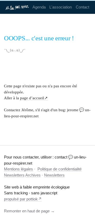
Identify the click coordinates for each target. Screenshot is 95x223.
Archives (33, 175)
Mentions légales (18, 169)
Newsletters (14, 175)
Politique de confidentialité (59, 169)
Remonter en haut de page (27, 211)
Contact (82, 7)
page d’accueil (32, 98)
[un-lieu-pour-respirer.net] (17, 7)
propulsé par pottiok (21, 199)
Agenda (39, 7)
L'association (60, 7)
